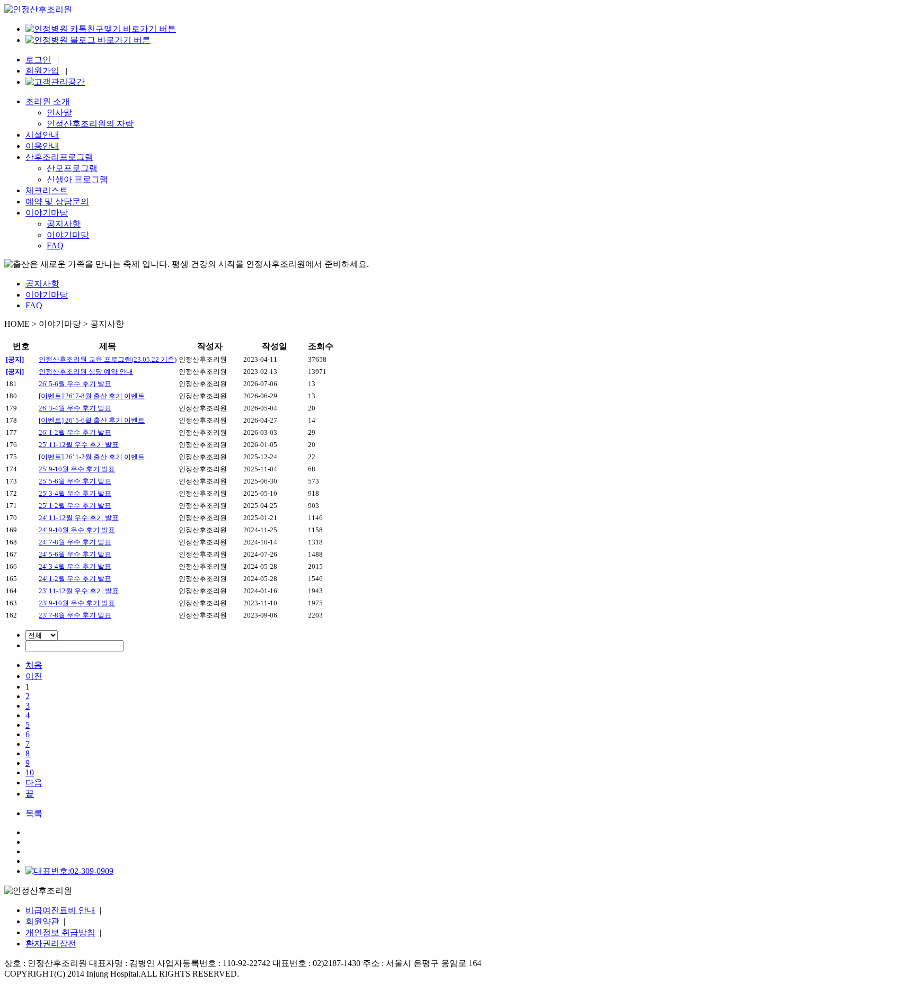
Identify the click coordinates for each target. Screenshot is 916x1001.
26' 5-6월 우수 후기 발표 (75, 384)
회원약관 (42, 921)
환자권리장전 (50, 943)
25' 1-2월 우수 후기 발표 (75, 506)
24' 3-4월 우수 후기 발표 (75, 566)
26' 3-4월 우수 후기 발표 (75, 408)
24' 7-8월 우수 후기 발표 (75, 542)
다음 (33, 782)
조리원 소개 (47, 101)
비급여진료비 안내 (60, 910)
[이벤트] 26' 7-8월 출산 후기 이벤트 (92, 396)
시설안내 (42, 134)
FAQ (55, 245)
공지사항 (64, 223)
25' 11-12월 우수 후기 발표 (79, 445)
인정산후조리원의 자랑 (90, 123)
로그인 (38, 59)
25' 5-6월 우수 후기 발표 (75, 481)
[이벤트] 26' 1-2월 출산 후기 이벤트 (92, 457)
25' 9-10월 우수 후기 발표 (77, 469)
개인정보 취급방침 (60, 932)
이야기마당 (46, 212)
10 (29, 772)
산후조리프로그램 (59, 157)
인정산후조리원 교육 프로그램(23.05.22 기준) (108, 359)
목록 (33, 813)
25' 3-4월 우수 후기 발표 (75, 493)
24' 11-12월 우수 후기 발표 (79, 518)
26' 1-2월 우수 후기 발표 (75, 432)
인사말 (59, 112)
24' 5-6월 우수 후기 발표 (75, 554)
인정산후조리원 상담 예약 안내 (86, 372)
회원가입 (42, 70)
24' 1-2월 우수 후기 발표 (75, 579)
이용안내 (42, 145)
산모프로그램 (72, 168)
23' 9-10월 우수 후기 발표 (77, 603)
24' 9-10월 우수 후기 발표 (77, 530)
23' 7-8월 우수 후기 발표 (75, 615)
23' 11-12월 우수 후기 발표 (79, 591)
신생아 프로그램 (77, 179)
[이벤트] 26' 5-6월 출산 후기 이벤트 (92, 420)
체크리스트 (46, 190)
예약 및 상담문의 (57, 201)
